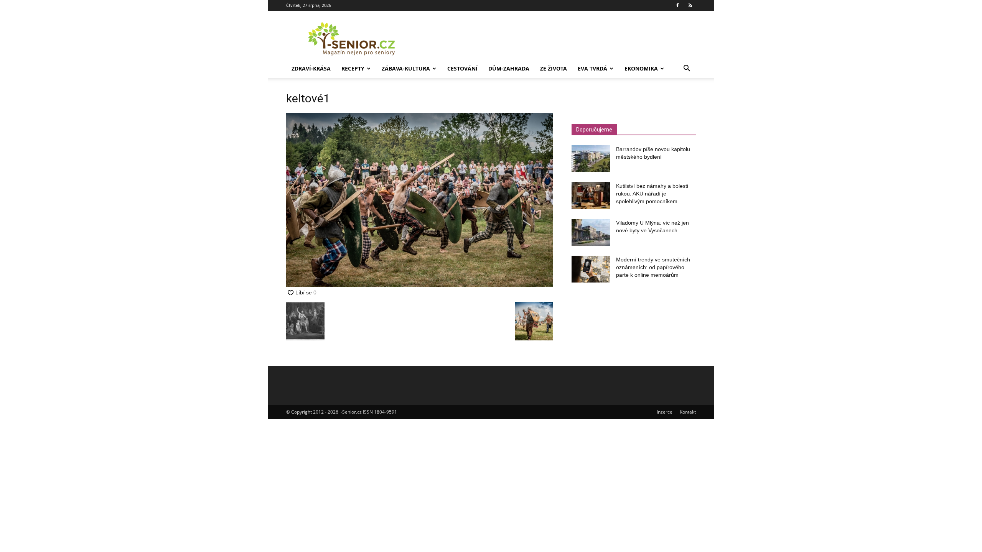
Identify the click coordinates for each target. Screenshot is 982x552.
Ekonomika (641, 68)
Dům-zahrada (508, 68)
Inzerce (664, 412)
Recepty (352, 68)
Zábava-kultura (406, 68)
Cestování (462, 68)
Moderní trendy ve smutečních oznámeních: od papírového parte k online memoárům (653, 267)
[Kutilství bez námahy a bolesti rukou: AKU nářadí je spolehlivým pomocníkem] (591, 195)
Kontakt (688, 412)
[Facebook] (677, 5)
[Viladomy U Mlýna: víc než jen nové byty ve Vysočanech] (591, 232)
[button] (686, 69)
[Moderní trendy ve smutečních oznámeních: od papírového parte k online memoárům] (591, 269)
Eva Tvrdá (592, 68)
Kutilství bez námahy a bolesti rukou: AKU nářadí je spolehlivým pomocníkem (652, 193)
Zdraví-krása (311, 68)
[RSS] (690, 5)
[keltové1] (419, 284)
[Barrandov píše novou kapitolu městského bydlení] (591, 158)
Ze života (553, 68)
